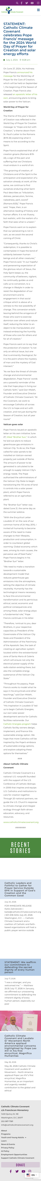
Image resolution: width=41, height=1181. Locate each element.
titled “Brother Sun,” (17, 437)
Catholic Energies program (17, 724)
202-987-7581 (7, 1121)
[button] (17, 3)
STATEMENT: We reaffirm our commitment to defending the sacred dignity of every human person (20, 967)
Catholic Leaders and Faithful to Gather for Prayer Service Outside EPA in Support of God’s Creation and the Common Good (20, 889)
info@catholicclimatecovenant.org (17, 1125)
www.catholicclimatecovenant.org (20, 822)
